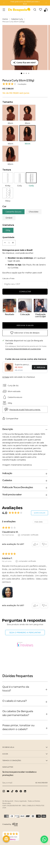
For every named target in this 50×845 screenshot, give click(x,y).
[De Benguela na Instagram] (4, 791)
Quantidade (8, 237)
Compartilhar (12, 418)
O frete (5, 377)
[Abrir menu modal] (4, 9)
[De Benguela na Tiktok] (12, 791)
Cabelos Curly (17, 19)
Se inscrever (41, 783)
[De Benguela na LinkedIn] (25, 791)
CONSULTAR (25, 291)
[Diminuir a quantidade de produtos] (13, 242)
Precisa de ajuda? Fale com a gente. (25, 410)
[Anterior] (4, 3)
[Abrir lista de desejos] (40, 9)
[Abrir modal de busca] (34, 9)
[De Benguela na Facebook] (16, 791)
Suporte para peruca (22, 364)
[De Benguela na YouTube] (8, 791)
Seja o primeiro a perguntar (25, 632)
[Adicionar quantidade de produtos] (5, 242)
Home (5, 19)
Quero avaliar (39, 513)
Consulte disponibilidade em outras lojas (23, 349)
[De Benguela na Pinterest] (21, 791)
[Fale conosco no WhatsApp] (44, 839)
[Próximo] (46, 3)
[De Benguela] (19, 9)
